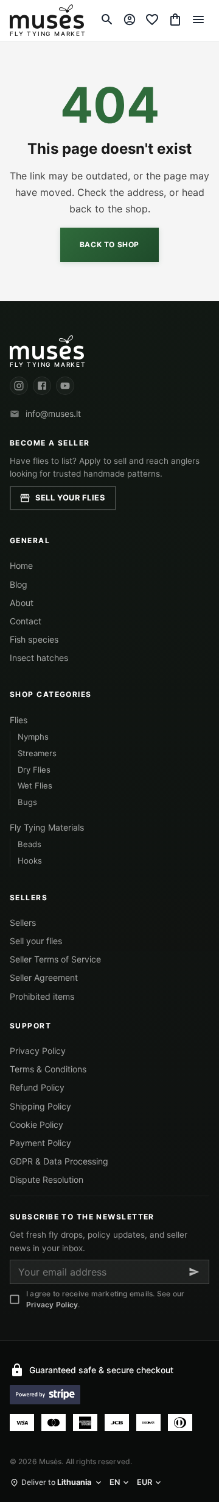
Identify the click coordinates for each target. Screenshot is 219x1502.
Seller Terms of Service (55, 959)
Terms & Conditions (48, 1069)
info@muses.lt (53, 413)
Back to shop (109, 244)
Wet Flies (35, 785)
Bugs (27, 802)
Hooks (30, 860)
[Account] (129, 19)
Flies (18, 720)
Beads (29, 844)
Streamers (37, 753)
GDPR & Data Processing (59, 1161)
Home (21, 565)
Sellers (23, 922)
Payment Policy (40, 1143)
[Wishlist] (152, 20)
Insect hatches (39, 657)
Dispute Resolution (46, 1179)
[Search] (107, 20)
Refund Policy (37, 1087)
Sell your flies (70, 497)
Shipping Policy (40, 1106)
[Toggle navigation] (198, 20)
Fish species (34, 639)
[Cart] (175, 20)
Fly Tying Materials (47, 827)
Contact (25, 621)
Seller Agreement (44, 977)
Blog (18, 584)
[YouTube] (65, 386)
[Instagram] (19, 386)
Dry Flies (34, 769)
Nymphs (33, 737)
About (21, 603)
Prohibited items (42, 996)
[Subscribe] (194, 1271)
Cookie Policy (36, 1124)
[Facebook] (42, 386)
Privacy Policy (38, 1050)
